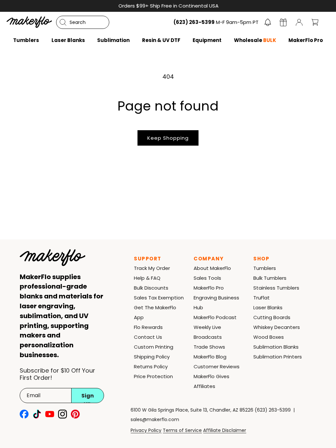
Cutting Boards (271, 317)
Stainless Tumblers (276, 287)
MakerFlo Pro (209, 287)
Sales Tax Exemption (159, 297)
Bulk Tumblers (269, 278)
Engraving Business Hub (216, 302)
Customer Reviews (217, 366)
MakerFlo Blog (210, 356)
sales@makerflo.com (155, 419)
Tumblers (264, 268)
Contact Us (148, 337)
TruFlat (261, 297)
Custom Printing (153, 346)
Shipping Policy (152, 356)
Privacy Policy (146, 430)
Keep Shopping (168, 137)
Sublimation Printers (277, 356)
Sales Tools (207, 278)
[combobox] (82, 22)
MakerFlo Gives (211, 376)
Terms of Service (182, 430)
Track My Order (152, 268)
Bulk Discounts (151, 287)
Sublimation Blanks (276, 346)
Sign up (87, 397)
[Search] (63, 22)
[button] (267, 22)
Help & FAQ (147, 278)
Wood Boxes (268, 337)
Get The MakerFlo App (155, 312)
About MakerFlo (212, 268)
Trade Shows (209, 346)
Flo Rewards (148, 327)
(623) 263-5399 (273, 410)
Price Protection (153, 376)
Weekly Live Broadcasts (208, 332)
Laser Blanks (268, 307)
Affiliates (204, 386)
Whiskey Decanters (276, 327)
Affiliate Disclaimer (224, 430)
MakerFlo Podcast (215, 317)
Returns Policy (151, 366)
